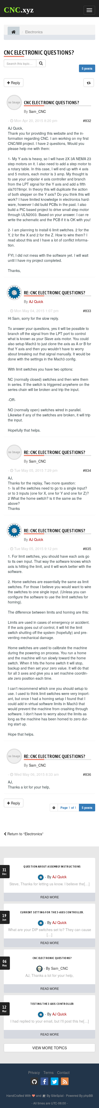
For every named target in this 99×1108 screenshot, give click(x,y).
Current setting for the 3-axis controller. (52, 912)
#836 (87, 774)
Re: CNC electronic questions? (54, 292)
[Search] (41, 63)
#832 (87, 120)
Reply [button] (15, 82)
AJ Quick (36, 301)
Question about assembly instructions (51, 866)
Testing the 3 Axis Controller (52, 1004)
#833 (87, 310)
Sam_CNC (37, 111)
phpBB (88, 1095)
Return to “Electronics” (24, 833)
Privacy (34, 1072)
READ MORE (49, 897)
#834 (87, 470)
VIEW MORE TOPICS (49, 1047)
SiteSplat (56, 1095)
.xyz (19, 10)
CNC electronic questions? (39, 52)
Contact (63, 1072)
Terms (48, 1072)
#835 (87, 548)
